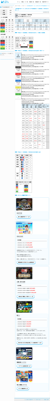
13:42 (18, 28)
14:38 (29, 28)
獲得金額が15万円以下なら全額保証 (25, 262)
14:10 (23, 28)
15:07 (35, 28)
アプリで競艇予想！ (22, 388)
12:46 (41, 25)
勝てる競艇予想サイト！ (23, 216)
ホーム (18, 1)
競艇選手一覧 (38, 1)
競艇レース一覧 (24, 1)
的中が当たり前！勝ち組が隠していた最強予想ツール (29, 342)
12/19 (44, 20)
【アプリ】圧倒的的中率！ (23, 366)
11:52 (46, 28)
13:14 (46, 25)
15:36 (41, 28)
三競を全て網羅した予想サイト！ (25, 296)
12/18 (36, 20)
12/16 (19, 20)
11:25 (23, 25)
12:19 (35, 25)
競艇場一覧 (31, 1)
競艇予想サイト (45, 1)
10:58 (18, 25)
